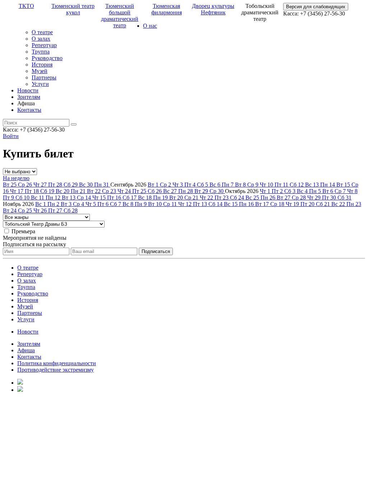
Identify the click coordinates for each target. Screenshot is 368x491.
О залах (41, 39)
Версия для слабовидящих (315, 6)
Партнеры (44, 77)
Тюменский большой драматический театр (119, 15)
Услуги (40, 84)
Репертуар (44, 45)
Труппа (41, 52)
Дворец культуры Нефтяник (213, 9)
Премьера (23, 231)
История (42, 64)
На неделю (16, 178)
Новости (27, 90)
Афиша (26, 350)
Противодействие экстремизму (55, 370)
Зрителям (28, 97)
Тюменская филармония (166, 9)
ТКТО (26, 6)
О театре (42, 32)
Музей (39, 71)
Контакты (29, 110)
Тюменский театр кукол (73, 9)
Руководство (47, 58)
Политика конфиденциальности (56, 363)
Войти (11, 136)
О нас (150, 26)
